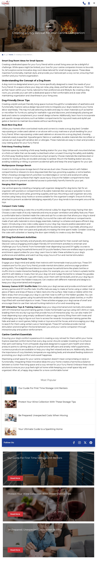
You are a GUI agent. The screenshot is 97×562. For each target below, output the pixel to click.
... (6, 54)
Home (48, 26)
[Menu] (94, 3)
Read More (15, 478)
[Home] (2, 54)
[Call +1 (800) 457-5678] (84, 3)
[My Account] (89, 3)
